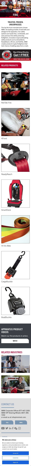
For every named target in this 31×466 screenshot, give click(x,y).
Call (7, 422)
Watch (15, 341)
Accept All (15, 453)
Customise (15, 458)
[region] (15, 451)
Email (21, 422)
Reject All (15, 462)
